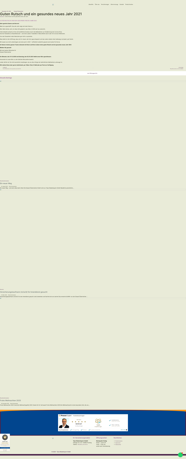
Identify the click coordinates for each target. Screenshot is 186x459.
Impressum (117, 442)
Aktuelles (90, 4)
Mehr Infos (123, 429)
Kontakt (122, 4)
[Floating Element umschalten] (180, 454)
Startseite (2, 16)
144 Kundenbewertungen (5, 447)
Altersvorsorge (114, 4)
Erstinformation (118, 441)
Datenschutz (118, 444)
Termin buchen (129, 4)
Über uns (97, 4)
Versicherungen (105, 4)
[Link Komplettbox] (93, 134)
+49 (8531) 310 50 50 (82, 444)
